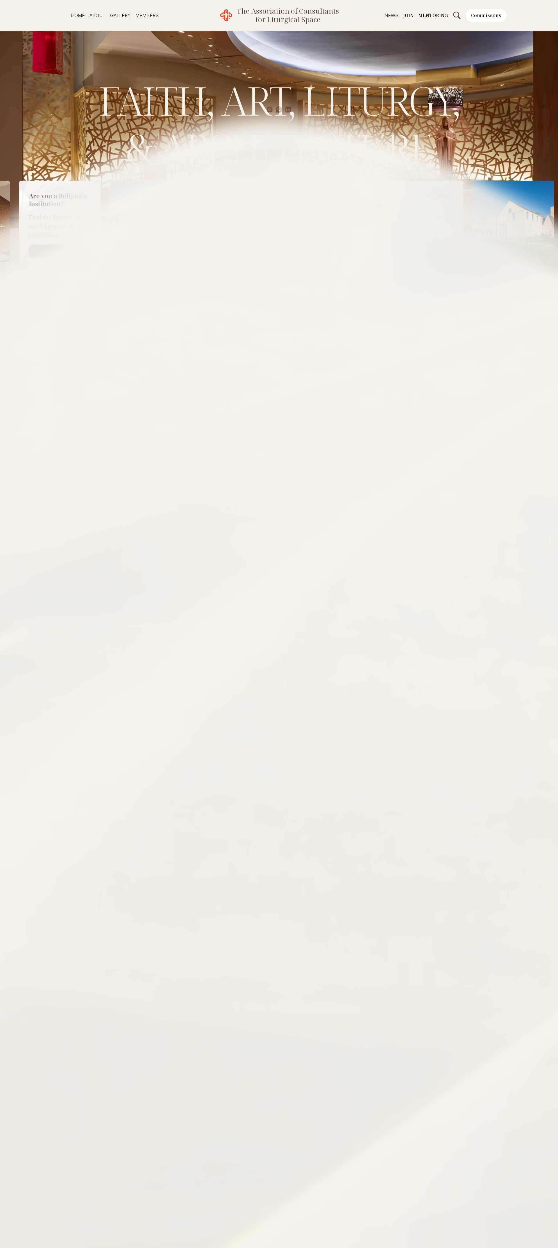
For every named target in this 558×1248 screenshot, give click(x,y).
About (97, 15)
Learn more (192, 251)
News (391, 15)
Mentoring (433, 15)
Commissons (486, 15)
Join (408, 15)
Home (78, 15)
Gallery (120, 15)
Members (147, 15)
